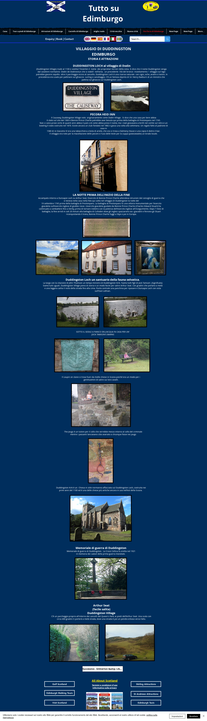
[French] (106, 39)
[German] (93, 39)
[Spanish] (100, 39)
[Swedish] (119, 39)
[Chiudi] (203, 716)
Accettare (193, 716)
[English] (87, 39)
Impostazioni (177, 716)
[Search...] (167, 39)
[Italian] (113, 39)
